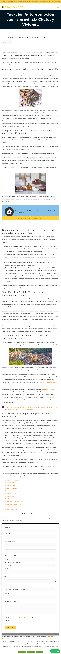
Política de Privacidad (25, 618)
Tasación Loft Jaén (10, 493)
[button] (30, 408)
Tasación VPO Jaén (10, 485)
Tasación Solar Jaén (10, 507)
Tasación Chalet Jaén (11, 488)
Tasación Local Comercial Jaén (14, 501)
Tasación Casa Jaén (10, 491)
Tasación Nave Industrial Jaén (13, 504)
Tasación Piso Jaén (10, 482)
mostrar (9, 42)
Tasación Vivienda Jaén (11, 480)
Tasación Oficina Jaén (11, 499)
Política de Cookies (30, 649)
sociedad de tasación (48, 389)
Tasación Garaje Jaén (11, 496)
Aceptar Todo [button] (22, 651)
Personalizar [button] (39, 651)
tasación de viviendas (25, 52)
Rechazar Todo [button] (31, 651)
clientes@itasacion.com (54, 1)
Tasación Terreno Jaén (11, 509)
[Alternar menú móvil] (58, 7)
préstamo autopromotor (49, 382)
